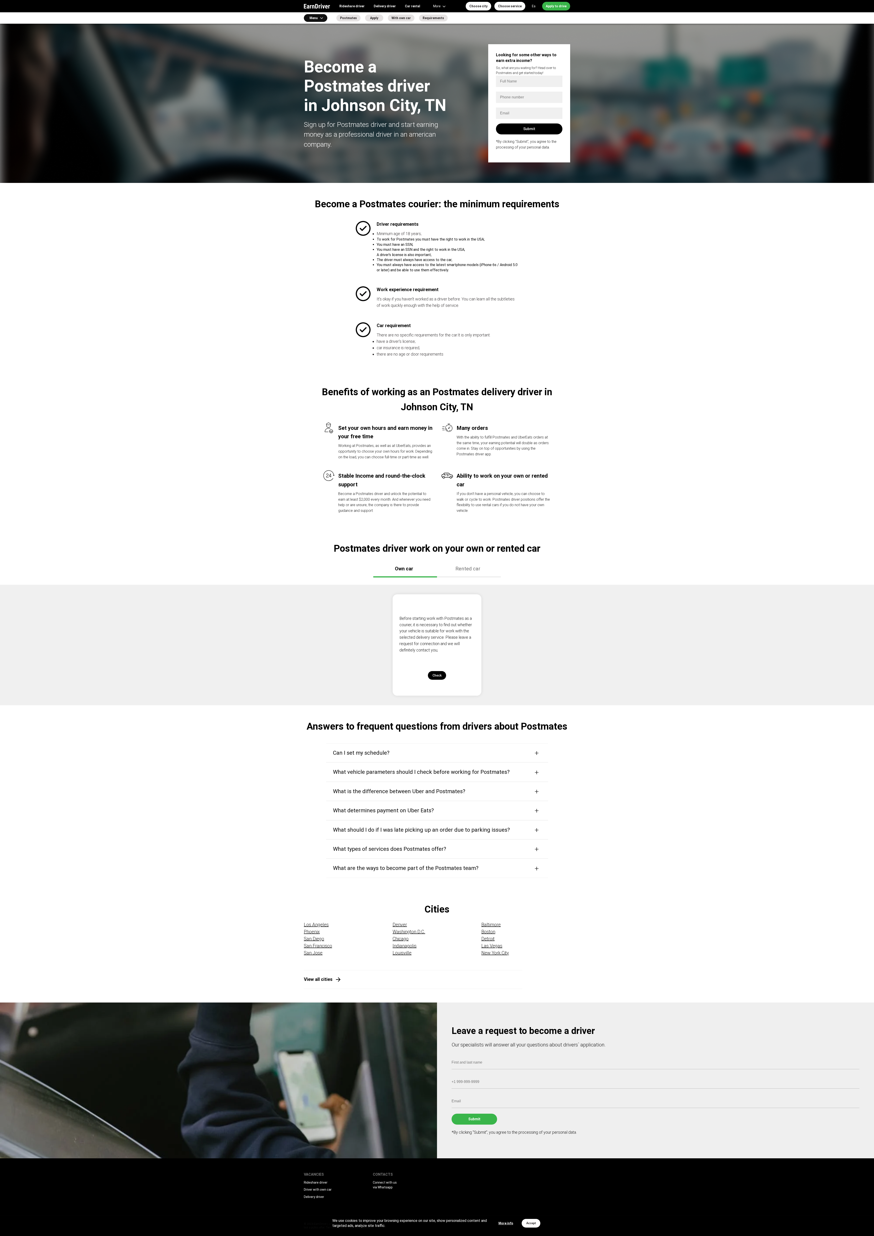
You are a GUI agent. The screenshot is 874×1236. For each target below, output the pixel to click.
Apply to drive (556, 6)
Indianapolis (405, 946)
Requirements (433, 18)
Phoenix (312, 931)
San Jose (313, 953)
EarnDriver (317, 6)
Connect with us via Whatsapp (385, 1185)
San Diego (314, 938)
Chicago (401, 938)
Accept (531, 1223)
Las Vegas (491, 946)
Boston (488, 931)
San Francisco (318, 946)
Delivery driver (385, 6)
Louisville (402, 953)
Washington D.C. (409, 931)
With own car (401, 18)
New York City (495, 953)
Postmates (348, 18)
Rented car (467, 569)
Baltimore (491, 924)
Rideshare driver (352, 6)
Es (534, 6)
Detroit (488, 938)
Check (437, 675)
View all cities (318, 979)
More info (505, 1223)
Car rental (412, 6)
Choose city (478, 6)
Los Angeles (316, 924)
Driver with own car (318, 1189)
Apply (374, 18)
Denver (400, 924)
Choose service (510, 6)
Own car (404, 569)
